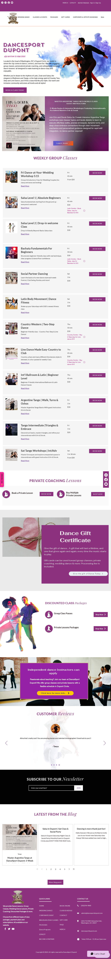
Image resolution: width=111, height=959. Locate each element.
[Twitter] (9, 928)
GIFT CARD (64, 920)
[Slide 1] (51, 764)
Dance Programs (45, 929)
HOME (41, 906)
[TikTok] (2, 3)
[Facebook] (5, 928)
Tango (20, 854)
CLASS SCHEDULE (66, 910)
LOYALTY (42, 934)
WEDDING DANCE (45, 910)
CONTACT (63, 915)
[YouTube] (13, 928)
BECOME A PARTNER (46, 939)
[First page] (37, 869)
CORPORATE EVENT (46, 915)
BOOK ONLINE (65, 906)
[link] (41, 174)
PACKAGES (43, 925)
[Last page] (74, 869)
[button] (54, 17)
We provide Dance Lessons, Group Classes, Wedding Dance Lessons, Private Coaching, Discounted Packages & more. (18, 908)
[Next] (105, 743)
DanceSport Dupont (70, 952)
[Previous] (6, 743)
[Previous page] (42, 869)
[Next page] (69, 869)
